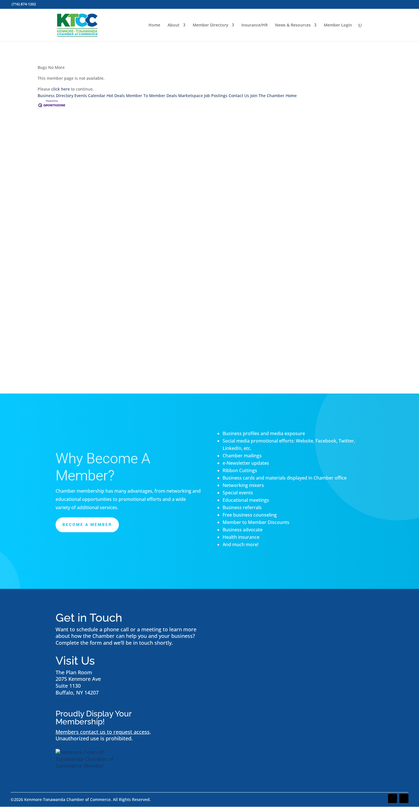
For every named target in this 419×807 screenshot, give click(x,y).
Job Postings (215, 95)
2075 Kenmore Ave (78, 678)
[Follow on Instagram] (403, 798)
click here (60, 89)
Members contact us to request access (103, 731)
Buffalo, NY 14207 (77, 692)
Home (154, 25)
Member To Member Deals (151, 95)
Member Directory (210, 25)
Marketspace (190, 95)
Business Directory (55, 95)
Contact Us (239, 95)
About (174, 25)
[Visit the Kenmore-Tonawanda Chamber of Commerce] (91, 765)
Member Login (338, 25)
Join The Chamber (267, 95)
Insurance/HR (254, 25)
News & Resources (293, 25)
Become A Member (87, 524)
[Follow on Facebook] (392, 798)
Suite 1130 (68, 685)
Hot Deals (116, 95)
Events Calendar (89, 95)
